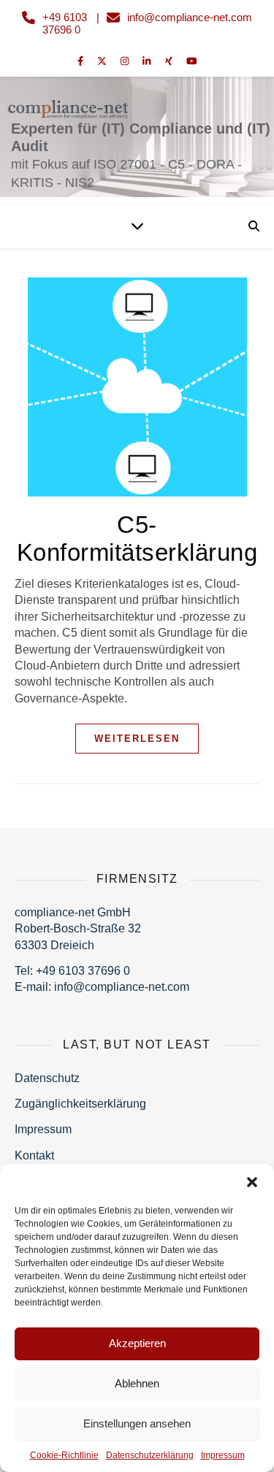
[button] (252, 1182)
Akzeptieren (137, 1343)
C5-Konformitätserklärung (137, 538)
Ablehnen (137, 1383)
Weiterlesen (137, 738)
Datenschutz (47, 1078)
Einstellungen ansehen (137, 1423)
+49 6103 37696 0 (64, 23)
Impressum (223, 1455)
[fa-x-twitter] (103, 61)
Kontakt (34, 1155)
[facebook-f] (81, 61)
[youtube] (191, 61)
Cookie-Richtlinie (64, 1455)
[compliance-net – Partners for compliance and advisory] (137, 131)
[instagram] (126, 61)
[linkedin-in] (147, 61)
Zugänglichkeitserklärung (80, 1103)
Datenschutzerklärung (150, 1455)
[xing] (170, 61)
